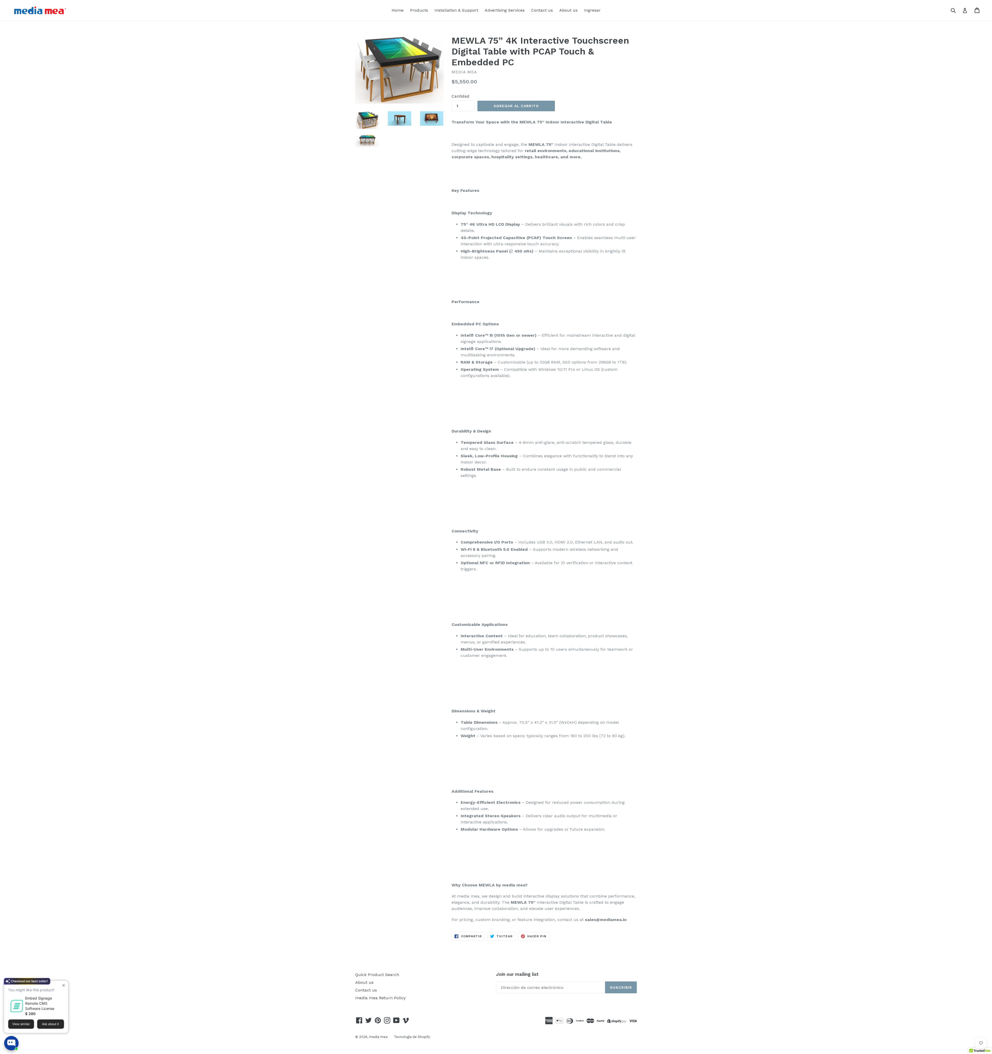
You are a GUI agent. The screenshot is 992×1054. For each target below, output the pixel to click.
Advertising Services (505, 10)
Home (398, 10)
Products (419, 10)
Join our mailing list (517, 974)
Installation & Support (456, 10)
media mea (378, 1037)
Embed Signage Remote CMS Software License (40, 1002)
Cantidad (460, 96)
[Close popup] (64, 984)
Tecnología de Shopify (412, 1037)
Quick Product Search (377, 974)
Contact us (542, 10)
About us (568, 10)
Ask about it (50, 1023)
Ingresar (592, 10)
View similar (21, 1023)
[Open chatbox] (11, 1043)
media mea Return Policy (380, 997)
